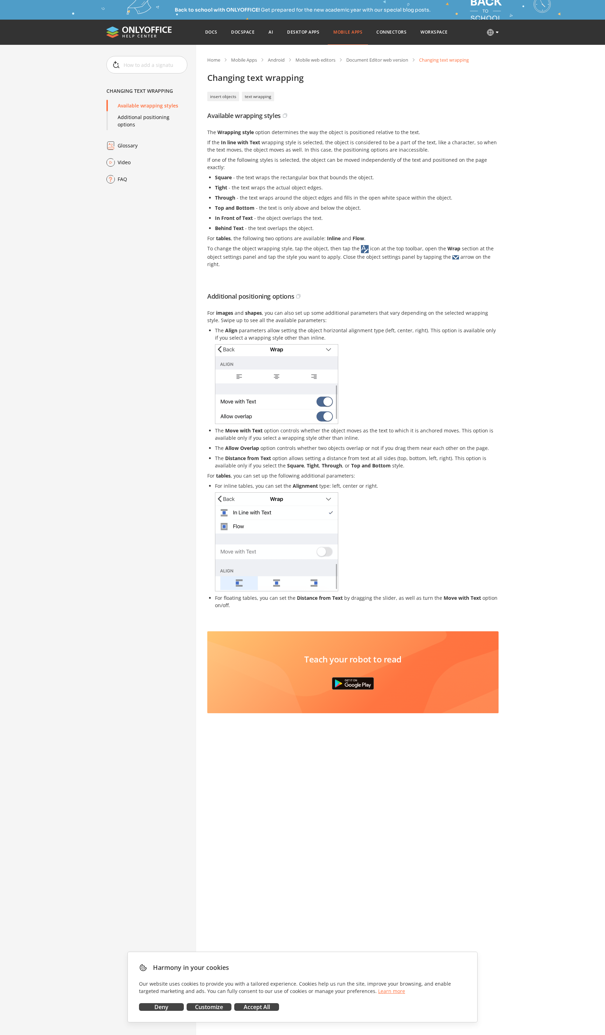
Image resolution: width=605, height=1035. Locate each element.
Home (213, 60)
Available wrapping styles (148, 105)
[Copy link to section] (285, 115)
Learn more (391, 991)
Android (276, 60)
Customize (209, 1007)
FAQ (122, 179)
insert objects (223, 96)
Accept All (257, 1007)
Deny (161, 1007)
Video (124, 162)
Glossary (128, 145)
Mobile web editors (315, 60)
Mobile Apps (244, 60)
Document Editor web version (377, 60)
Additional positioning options (143, 121)
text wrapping (258, 96)
